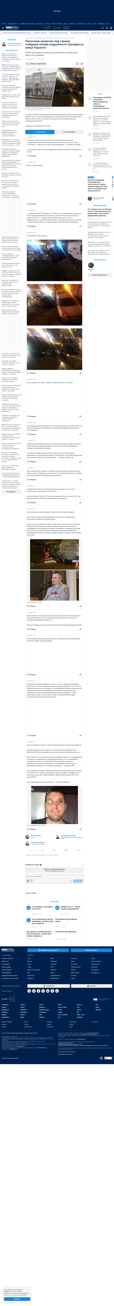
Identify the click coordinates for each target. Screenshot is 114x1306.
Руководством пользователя (65, 1050)
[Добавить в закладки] (77, 64)
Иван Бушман (36, 843)
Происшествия (76, 974)
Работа (73, 977)
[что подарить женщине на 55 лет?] (29, 917)
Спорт (93, 965)
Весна (29, 971)
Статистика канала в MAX (10, 985)
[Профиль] (111, 27)
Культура (53, 971)
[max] (48, 998)
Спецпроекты (95, 980)
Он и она (74, 965)
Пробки (57, 28)
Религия (73, 982)
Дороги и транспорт (33, 977)
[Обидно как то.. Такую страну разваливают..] (58, 917)
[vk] (34, 998)
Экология (94, 974)
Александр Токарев (68, 843)
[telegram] (29, 998)
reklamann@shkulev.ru (93, 1040)
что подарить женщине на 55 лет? (42, 915)
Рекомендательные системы (65, 1061)
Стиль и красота (96, 968)
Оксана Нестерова (14, 43)
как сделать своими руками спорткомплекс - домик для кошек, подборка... (38, 941)
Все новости (12, 50)
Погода (47, 23)
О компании (5, 971)
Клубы (89, 23)
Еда (28, 980)
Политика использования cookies (66, 1059)
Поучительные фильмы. (66, 939)
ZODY (108, 23)
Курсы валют (81, 23)
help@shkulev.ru (13, 1056)
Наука (52, 980)
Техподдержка (6, 980)
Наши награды (6, 974)
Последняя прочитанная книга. (66, 927)
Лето (52, 974)
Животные (30, 982)
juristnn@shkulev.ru (42, 1055)
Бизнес (29, 968)
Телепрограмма (56, 23)
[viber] (43, 998)
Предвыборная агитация (9, 982)
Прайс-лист (5, 968)
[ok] (38, 998)
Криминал (54, 968)
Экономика (94, 977)
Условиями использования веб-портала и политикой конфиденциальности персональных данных (83, 1052)
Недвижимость (13, 23)
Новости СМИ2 (30, 900)
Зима (52, 965)
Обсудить (33, 156)
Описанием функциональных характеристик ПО (70, 1051)
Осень (73, 968)
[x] (52, 998)
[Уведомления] (107, 27)
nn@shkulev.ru (20, 1053)
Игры (94, 23)
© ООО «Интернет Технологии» (10, 1065)
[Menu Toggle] (3, 27)
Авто (29, 965)
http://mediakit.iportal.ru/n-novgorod (88, 1041)
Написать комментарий (38, 64)
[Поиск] (102, 27)
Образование (55, 985)
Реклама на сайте (7, 965)
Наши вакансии (7, 977)
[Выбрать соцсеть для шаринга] (82, 64)
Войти (31, 888)
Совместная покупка (27, 23)
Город (29, 974)
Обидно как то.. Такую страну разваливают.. (70, 915)
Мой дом (53, 977)
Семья (73, 985)
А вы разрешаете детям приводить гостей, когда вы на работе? (42, 928)
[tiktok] (57, 998)
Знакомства (40, 23)
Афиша (65, 23)
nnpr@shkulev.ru (82, 1046)
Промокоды (101, 23)
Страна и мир (95, 971)
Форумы (4, 23)
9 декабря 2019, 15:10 (30, 59)
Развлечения (75, 980)
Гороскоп (72, 23)
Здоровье (30, 985)
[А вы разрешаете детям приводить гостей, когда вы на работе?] (29, 930)
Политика (74, 971)
